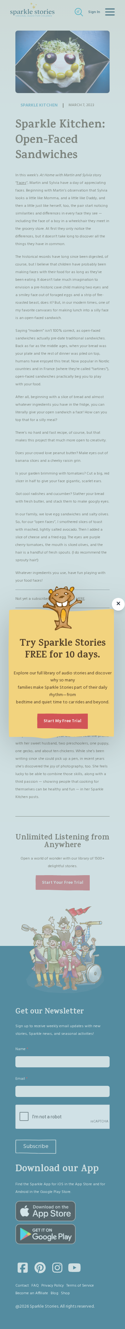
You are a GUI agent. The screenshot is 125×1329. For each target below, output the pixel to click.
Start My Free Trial (62, 721)
